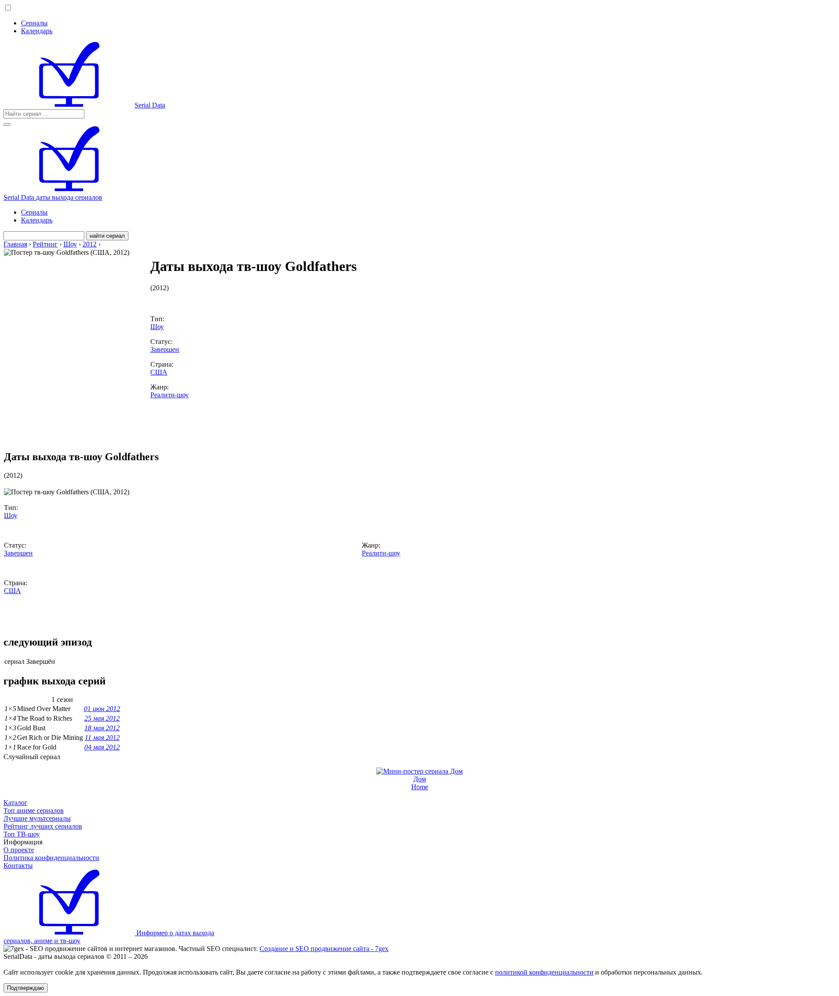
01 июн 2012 (102, 708)
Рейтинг (45, 244)
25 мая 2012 (102, 718)
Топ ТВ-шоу (21, 834)
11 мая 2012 (102, 737)
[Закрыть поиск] (6, 124)
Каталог (15, 802)
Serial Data (150, 105)
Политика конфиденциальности (51, 857)
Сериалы (34, 23)
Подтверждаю (25, 988)
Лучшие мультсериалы (37, 818)
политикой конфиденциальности (544, 972)
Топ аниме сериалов (33, 810)
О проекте (18, 850)
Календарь (36, 31)
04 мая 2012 (102, 747)
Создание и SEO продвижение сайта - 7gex (324, 948)
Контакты (18, 865)
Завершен (164, 349)
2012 (90, 244)
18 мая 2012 (102, 728)
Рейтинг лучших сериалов (42, 826)
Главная (15, 244)
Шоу (70, 244)
